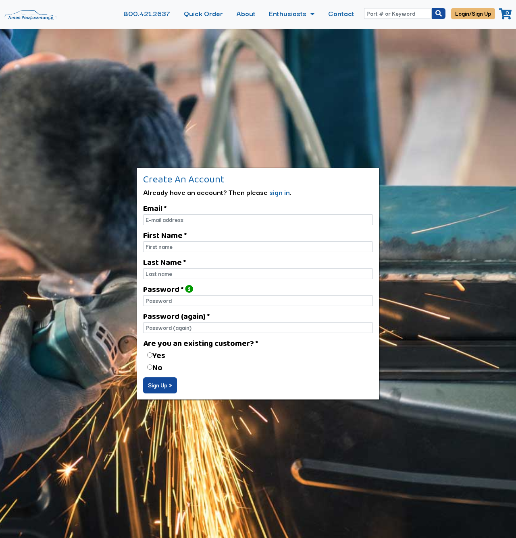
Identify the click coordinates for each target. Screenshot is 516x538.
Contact (341, 13)
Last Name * (164, 262)
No (157, 367)
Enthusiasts (288, 13)
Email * (154, 208)
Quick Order (203, 13)
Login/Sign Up (473, 13)
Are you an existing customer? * (200, 343)
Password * (164, 289)
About (246, 13)
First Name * (165, 235)
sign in (279, 191)
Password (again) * (176, 316)
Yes (158, 355)
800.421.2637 (147, 13)
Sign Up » (160, 385)
